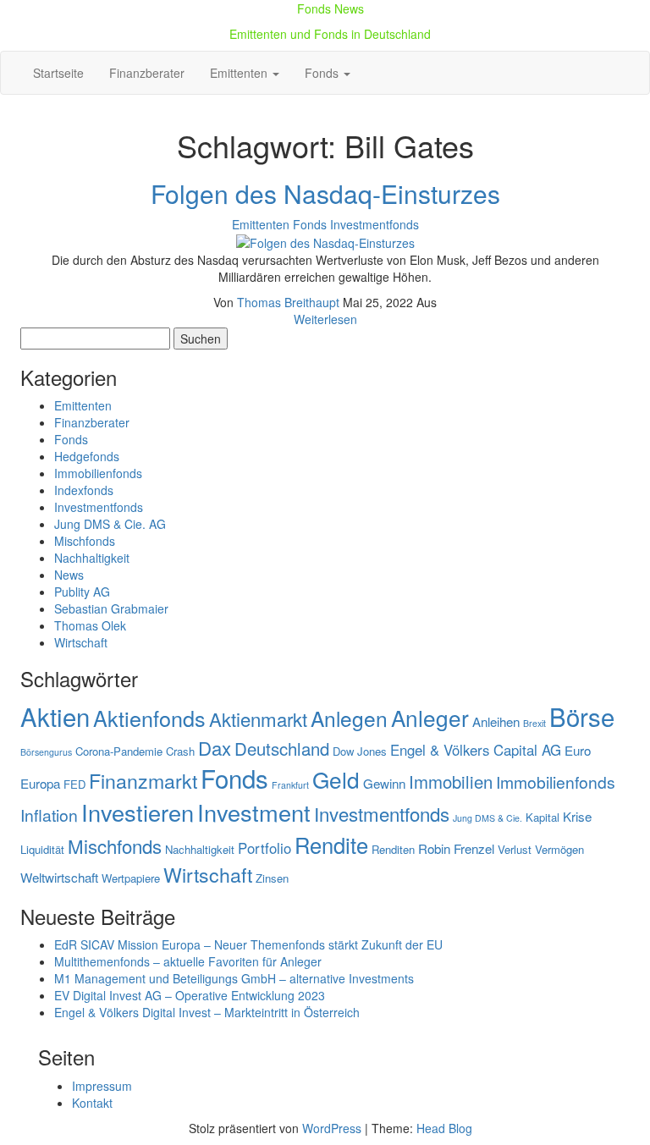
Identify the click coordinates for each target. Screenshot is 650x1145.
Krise (577, 816)
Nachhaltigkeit (91, 557)
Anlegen (349, 718)
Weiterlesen (325, 319)
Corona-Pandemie (118, 751)
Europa (40, 783)
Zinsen (272, 878)
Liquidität (42, 849)
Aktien (55, 716)
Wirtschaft (80, 642)
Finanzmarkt (143, 780)
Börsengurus (46, 752)
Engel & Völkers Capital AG (475, 750)
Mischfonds (84, 540)
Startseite (58, 72)
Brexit (534, 723)
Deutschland (281, 748)
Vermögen (559, 849)
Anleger (430, 717)
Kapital (542, 817)
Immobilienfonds (98, 473)
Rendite (331, 844)
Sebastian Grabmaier (111, 608)
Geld (336, 779)
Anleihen (496, 721)
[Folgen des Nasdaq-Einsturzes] (325, 241)
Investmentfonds (374, 224)
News (69, 574)
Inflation (49, 815)
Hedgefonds (86, 456)
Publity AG (82, 591)
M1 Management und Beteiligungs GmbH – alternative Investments (234, 978)
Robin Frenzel (456, 848)
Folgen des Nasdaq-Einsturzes (325, 193)
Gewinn (384, 783)
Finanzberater (147, 72)
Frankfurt (290, 785)
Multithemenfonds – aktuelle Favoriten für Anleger (188, 961)
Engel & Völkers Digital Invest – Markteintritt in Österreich (207, 1012)
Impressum (102, 1085)
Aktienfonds (149, 717)
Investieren (137, 811)
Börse (581, 716)
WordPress (331, 1128)
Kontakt (92, 1102)
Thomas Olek (90, 625)
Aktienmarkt (258, 718)
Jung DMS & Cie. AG (110, 523)
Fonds (323, 72)
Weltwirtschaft (59, 877)
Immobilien (451, 781)
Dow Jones (360, 751)
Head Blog (444, 1128)
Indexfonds (83, 490)
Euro (578, 750)
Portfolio (264, 848)
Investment (254, 811)
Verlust (515, 849)
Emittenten (240, 72)
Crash (180, 751)
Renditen (393, 849)
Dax (214, 747)
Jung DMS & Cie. (487, 818)
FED (74, 784)
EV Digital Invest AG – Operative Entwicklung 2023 (189, 995)
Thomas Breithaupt (290, 302)
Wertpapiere (131, 878)
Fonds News (330, 8)
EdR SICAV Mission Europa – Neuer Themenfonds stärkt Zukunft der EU (248, 944)
